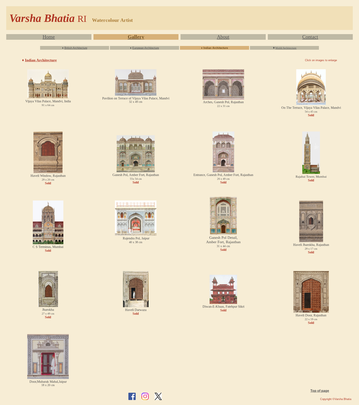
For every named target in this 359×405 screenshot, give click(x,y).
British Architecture (75, 48)
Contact (310, 37)
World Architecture (285, 48)
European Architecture (145, 48)
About (223, 37)
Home (49, 37)
